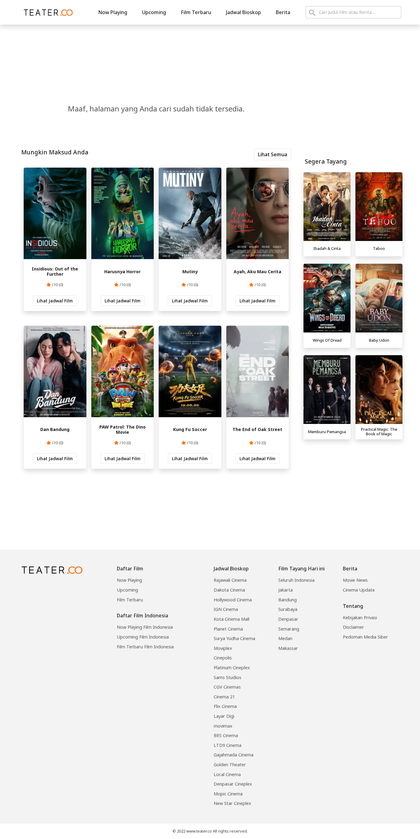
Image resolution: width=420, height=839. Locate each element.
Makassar (288, 648)
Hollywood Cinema (233, 600)
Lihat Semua (272, 154)
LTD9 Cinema (227, 745)
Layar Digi (224, 716)
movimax (223, 726)
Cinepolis (223, 658)
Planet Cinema (228, 629)
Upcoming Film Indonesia (143, 637)
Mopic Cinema (228, 794)
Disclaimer (353, 627)
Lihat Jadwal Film (55, 301)
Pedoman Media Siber (365, 637)
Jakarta (285, 590)
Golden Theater (230, 764)
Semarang (288, 629)
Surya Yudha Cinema (234, 638)
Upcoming (154, 12)
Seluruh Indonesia (296, 580)
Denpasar (288, 619)
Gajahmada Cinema (233, 755)
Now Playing (112, 12)
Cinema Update (359, 590)
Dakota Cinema (229, 590)
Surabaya (287, 609)
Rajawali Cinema (230, 580)
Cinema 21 (224, 697)
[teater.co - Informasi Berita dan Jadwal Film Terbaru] (46, 12)
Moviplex (223, 648)
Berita (283, 12)
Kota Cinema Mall (231, 619)
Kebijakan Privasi (360, 617)
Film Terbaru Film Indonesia (145, 647)
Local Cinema (227, 774)
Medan (285, 638)
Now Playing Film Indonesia (145, 627)
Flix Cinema (225, 706)
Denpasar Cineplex (233, 784)
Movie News (355, 580)
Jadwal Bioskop (243, 12)
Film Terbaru (196, 12)
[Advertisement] (353, 485)
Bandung (287, 600)
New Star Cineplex (232, 803)
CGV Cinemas (227, 687)
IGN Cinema (226, 609)
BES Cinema (226, 735)
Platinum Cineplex (232, 667)
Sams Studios (227, 677)
